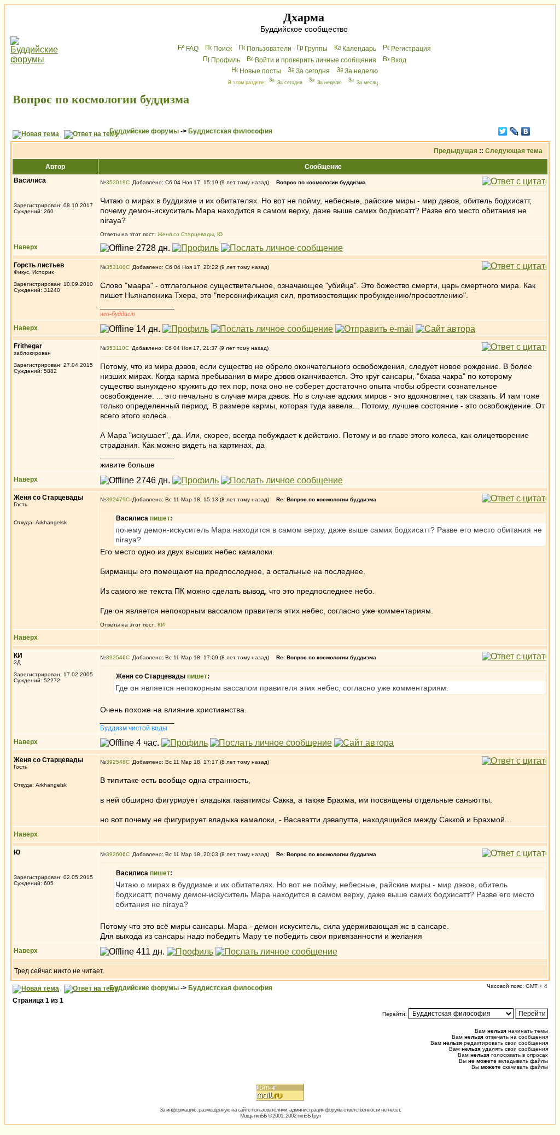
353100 (116, 267)
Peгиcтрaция (411, 48)
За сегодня (313, 71)
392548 (116, 762)
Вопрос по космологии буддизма (101, 99)
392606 (116, 854)
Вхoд (398, 60)
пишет (160, 518)
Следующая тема (513, 151)
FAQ (192, 48)
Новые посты (260, 71)
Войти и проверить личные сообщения (315, 60)
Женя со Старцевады (186, 234)
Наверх (26, 247)
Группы (316, 48)
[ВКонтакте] (526, 131)
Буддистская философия (230, 131)
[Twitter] (503, 131)
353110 (115, 348)
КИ (161, 625)
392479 (116, 499)
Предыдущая (455, 151)
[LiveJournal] (514, 131)
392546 (116, 657)
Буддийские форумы (144, 131)
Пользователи (269, 48)
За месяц (367, 82)
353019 (116, 182)
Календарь (359, 48)
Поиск (222, 48)
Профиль (225, 60)
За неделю (361, 71)
